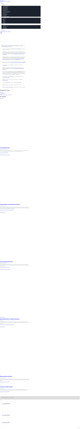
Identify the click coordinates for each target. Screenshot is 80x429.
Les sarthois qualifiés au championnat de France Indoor (6, 94)
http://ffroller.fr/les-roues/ (5, 80)
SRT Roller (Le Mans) (4, 15)
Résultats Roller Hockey (5, 28)
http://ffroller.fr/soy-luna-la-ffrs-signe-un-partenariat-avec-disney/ (18, 62)
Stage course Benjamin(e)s (3, 92)
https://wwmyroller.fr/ (4, 65)
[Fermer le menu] (0, 400)
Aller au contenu (2, 0)
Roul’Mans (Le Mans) (4, 13)
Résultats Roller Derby (5, 27)
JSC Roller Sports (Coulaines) (5, 8)
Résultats (2, 422)
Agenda (2, 421)
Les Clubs (3, 403)
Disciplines (3, 415)
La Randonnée (4, 19)
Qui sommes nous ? (4, 4)
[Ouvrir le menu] (1, 33)
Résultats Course (4, 25)
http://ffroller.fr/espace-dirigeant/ (5, 77)
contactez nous (3, 30)
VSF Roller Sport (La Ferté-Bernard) (6, 16)
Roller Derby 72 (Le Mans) (5, 10)
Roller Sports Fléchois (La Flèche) (6, 12)
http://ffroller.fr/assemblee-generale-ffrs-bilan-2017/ (6, 46)
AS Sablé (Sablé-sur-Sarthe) (5, 7)
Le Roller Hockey (4, 21)
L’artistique (4, 22)
